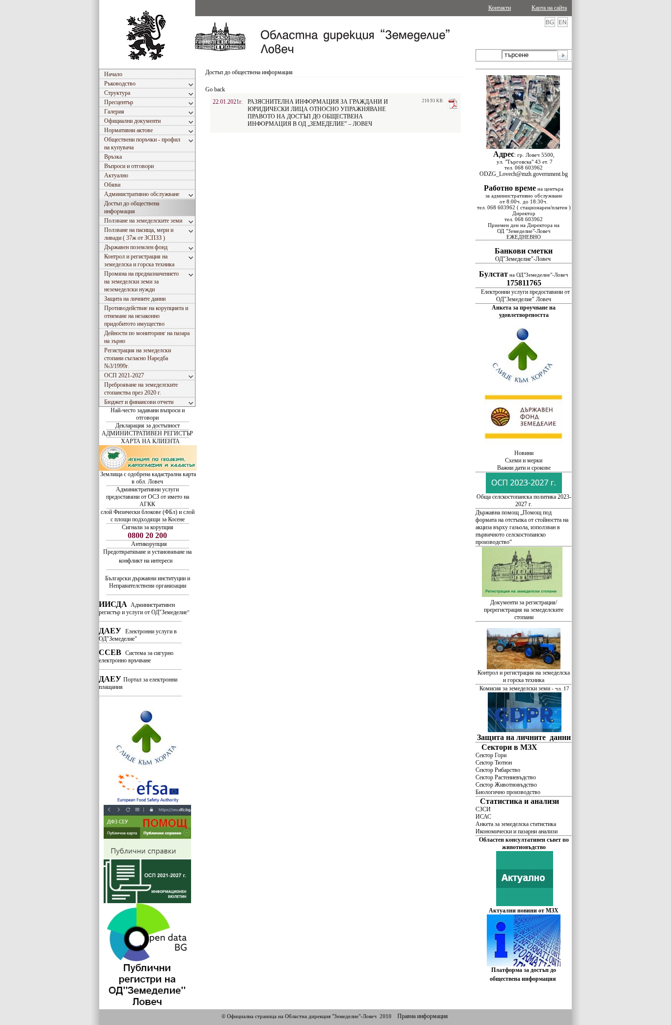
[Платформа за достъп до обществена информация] (523, 964)
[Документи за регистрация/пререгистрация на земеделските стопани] (523, 595)
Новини (523, 453)
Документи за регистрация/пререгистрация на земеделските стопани (523, 610)
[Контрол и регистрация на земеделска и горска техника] (523, 667)
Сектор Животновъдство (506, 784)
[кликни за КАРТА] (523, 146)
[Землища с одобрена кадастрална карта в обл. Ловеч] (148, 468)
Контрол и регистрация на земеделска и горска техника (523, 676)
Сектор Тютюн (493, 762)
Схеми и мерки (523, 460)
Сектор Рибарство (497, 770)
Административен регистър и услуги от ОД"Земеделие (143, 608)
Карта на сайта (549, 7)
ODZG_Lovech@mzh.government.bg (523, 174)
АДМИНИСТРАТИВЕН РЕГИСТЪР (147, 433)
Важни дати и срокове (524, 467)
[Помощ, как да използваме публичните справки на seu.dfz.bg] (147, 856)
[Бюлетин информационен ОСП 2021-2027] (147, 901)
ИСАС (483, 816)
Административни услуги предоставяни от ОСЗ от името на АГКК (147, 497)
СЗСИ (483, 809)
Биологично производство (507, 792)
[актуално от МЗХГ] (524, 904)
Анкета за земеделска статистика (515, 824)
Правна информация (422, 1016)
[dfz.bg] (523, 447)
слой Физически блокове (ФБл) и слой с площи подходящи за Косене (148, 516)
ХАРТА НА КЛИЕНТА (150, 441)
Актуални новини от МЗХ (524, 910)
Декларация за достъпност (147, 425)
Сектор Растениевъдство (505, 777)
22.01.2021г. (228, 101)
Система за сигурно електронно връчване (136, 657)
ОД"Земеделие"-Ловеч (524, 255)
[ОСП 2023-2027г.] (524, 491)
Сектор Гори (490, 755)
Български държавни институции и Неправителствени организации (147, 582)
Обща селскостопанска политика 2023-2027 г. (523, 500)
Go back (215, 89)
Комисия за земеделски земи (514, 688)
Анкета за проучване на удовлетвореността (524, 311)
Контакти (499, 7)
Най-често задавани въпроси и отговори (148, 414)
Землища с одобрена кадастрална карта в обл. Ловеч (148, 478)
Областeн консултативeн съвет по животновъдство (524, 843)
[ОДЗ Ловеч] (147, 1007)
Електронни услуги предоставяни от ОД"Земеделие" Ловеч (525, 295)
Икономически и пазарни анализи (516, 831)
